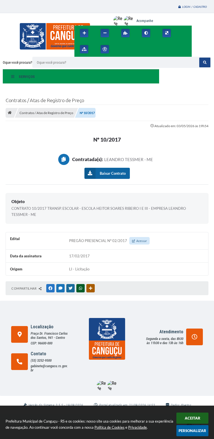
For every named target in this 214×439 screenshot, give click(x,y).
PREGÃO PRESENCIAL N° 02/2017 (108, 240)
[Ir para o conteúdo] (121, 49)
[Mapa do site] (84, 49)
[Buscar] (204, 62)
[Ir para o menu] (133, 49)
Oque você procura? (17, 62)
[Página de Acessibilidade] (105, 49)
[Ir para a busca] (145, 49)
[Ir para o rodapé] (158, 49)
